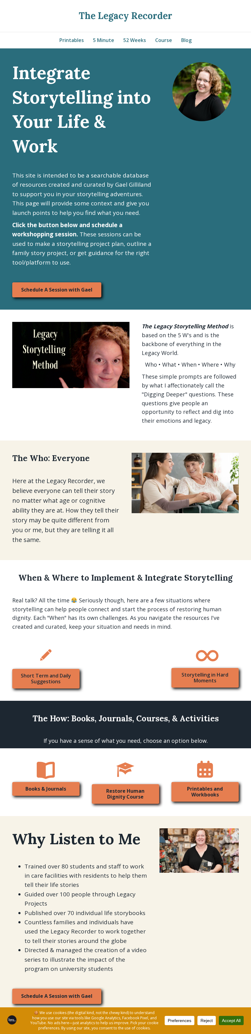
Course (163, 40)
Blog (186, 40)
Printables (71, 40)
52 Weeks (134, 40)
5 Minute (103, 40)
